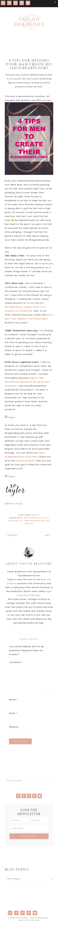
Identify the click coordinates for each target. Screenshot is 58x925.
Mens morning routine (37, 521)
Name (13, 699)
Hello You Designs (29, 920)
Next (47, 535)
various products (25, 460)
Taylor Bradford (29, 21)
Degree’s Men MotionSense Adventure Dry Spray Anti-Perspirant (27, 381)
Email (13, 713)
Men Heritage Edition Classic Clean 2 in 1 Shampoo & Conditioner (25, 307)
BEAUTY (36, 515)
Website (13, 726)
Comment (16, 662)
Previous (12, 535)
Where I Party (13, 503)
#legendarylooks (33, 518)
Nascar (29, 523)
